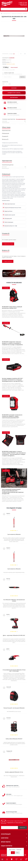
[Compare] (25, 54)
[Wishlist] (21, 54)
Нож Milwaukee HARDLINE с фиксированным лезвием (14, 600)
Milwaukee (11, 57)
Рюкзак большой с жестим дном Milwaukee (14, 708)
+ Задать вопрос (7, 261)
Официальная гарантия (12, 785)
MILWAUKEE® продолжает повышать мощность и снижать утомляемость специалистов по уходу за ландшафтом (12, 343)
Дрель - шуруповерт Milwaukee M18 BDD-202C (14, 635)
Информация (5, 133)
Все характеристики (21, 119)
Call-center (8, 794)
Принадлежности (6, 13)
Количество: (5, 81)
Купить (22, 77)
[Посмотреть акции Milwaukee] (14, 273)
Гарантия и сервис (12, 113)
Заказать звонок (23, 5)
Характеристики (6, 130)
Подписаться (22, 827)
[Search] (25, 9)
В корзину (14, 88)
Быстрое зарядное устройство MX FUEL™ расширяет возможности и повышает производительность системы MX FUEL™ (12, 380)
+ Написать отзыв (8, 244)
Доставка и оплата (12, 102)
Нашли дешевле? (14, 67)
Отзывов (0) (5, 136)
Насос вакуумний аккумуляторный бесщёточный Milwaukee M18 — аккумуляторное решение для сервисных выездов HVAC (13, 491)
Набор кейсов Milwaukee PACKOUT (14, 738)
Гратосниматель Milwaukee (14, 534)
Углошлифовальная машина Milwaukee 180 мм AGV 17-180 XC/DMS (14, 670)
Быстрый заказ (14, 97)
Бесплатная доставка (11, 811)
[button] (22, 2)
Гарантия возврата (11, 803)
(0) (13, 53)
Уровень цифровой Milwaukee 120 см (14, 772)
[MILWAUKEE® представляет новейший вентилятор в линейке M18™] (14, 295)
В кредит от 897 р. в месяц (14, 92)
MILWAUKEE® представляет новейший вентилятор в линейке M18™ (12, 307)
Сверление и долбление (17, 13)
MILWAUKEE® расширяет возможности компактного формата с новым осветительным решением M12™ (12, 416)
